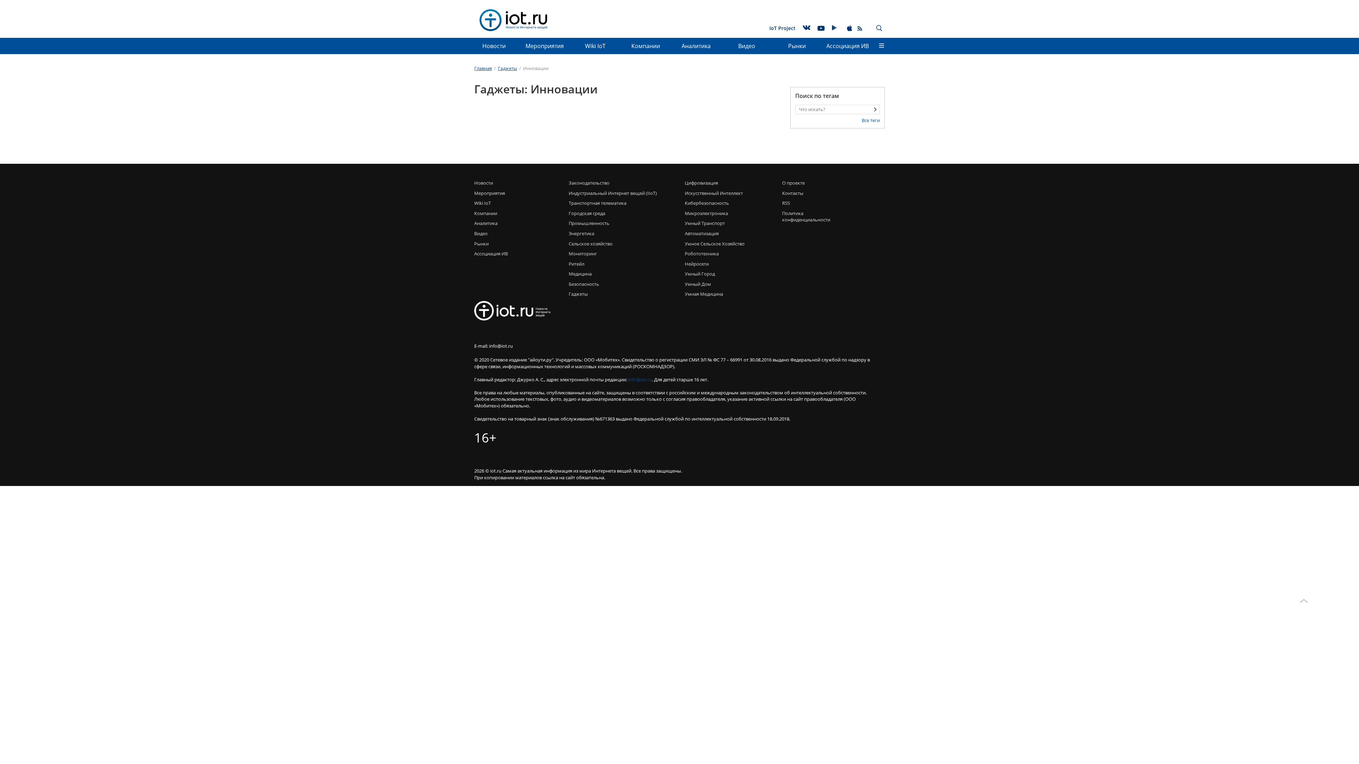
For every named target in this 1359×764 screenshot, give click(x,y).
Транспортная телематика (597, 203)
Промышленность (589, 223)
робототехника (702, 253)
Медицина (580, 274)
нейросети (697, 264)
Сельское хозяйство (591, 244)
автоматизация (702, 233)
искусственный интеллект (714, 193)
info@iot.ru (640, 379)
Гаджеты (578, 294)
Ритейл (576, 264)
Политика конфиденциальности (804, 216)
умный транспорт (705, 223)
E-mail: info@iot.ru (493, 346)
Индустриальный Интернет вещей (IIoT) (613, 193)
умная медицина (704, 294)
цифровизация (701, 183)
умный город (700, 274)
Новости (494, 46)
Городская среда (587, 213)
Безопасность (584, 284)
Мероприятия (545, 46)
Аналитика (696, 46)
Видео (746, 46)
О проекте (793, 183)
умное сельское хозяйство (715, 244)
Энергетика (581, 233)
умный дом (698, 284)
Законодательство (589, 183)
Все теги (871, 120)
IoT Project (782, 28)
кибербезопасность (707, 203)
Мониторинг (583, 253)
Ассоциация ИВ (847, 46)
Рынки (797, 46)
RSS (786, 203)
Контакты (792, 193)
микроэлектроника (706, 213)
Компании (645, 46)
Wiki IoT (595, 46)
